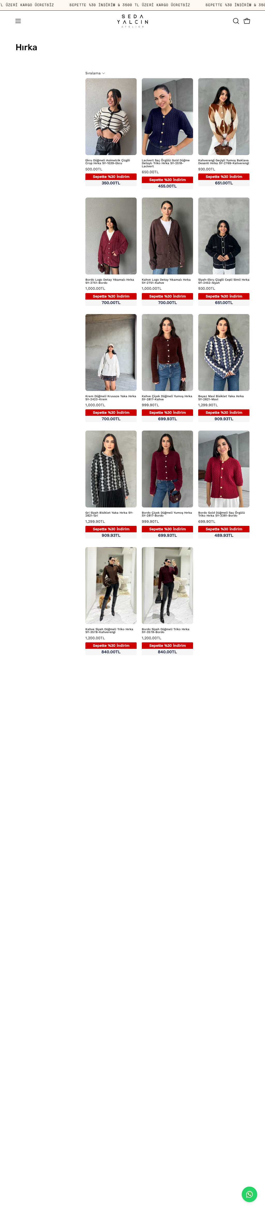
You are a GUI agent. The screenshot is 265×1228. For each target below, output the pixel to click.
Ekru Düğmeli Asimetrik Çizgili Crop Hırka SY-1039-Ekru (107, 162)
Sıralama (93, 73)
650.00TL (164, 179)
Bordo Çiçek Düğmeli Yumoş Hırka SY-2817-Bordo (167, 514)
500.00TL (107, 176)
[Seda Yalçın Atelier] (132, 21)
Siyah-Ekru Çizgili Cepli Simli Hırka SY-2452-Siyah (223, 281)
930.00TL (220, 176)
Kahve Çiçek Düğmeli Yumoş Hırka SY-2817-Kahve (167, 398)
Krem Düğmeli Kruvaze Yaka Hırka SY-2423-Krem (110, 398)
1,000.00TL (107, 296)
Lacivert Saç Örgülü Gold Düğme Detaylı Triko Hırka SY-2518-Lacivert (166, 163)
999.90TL (164, 412)
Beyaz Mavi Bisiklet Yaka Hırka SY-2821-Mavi (221, 398)
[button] (235, 21)
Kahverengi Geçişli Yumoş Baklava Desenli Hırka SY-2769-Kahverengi (223, 162)
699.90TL (220, 529)
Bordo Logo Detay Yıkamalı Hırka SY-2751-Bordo (109, 281)
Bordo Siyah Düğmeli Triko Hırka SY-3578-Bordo (165, 631)
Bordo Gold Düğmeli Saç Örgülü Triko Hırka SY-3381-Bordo (221, 514)
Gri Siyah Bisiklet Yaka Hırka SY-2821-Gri (109, 514)
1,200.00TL (107, 645)
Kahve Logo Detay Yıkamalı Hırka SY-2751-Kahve (166, 281)
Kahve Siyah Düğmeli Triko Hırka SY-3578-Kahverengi (109, 631)
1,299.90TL (220, 412)
